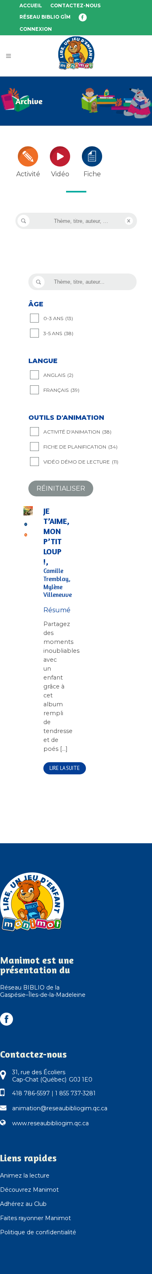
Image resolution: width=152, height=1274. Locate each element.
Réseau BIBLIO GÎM (45, 17)
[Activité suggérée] (26, 534)
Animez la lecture (24, 1175)
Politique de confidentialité (38, 1232)
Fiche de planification (80, 447)
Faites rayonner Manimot (35, 1218)
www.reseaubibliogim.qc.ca (50, 1123)
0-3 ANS (58, 318)
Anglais (58, 375)
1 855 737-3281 (75, 1093)
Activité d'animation (77, 432)
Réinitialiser (60, 488)
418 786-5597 (31, 1093)
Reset (129, 221)
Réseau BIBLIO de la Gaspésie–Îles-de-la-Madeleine (43, 991)
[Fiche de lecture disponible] (26, 523)
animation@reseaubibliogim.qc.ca (59, 1108)
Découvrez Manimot (29, 1189)
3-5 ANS (58, 333)
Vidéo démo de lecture (80, 462)
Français (61, 390)
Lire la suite (64, 768)
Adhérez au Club (23, 1204)
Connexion (35, 29)
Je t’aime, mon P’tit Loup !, (54, 552)
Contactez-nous (75, 6)
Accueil (30, 6)
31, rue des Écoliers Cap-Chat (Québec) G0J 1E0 (52, 1076)
